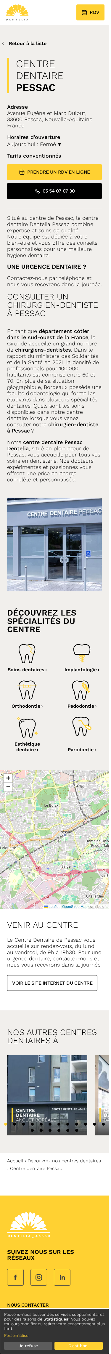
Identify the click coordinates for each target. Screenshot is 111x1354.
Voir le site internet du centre (52, 983)
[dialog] (54, 1331)
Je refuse (28, 1345)
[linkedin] (62, 1278)
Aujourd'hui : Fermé (32, 144)
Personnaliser (17, 1335)
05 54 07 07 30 (59, 191)
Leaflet (53, 906)
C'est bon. (78, 1345)
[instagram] (38, 1278)
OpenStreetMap (75, 906)
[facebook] (15, 1278)
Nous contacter (28, 1305)
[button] (8, 778)
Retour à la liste (27, 43)
